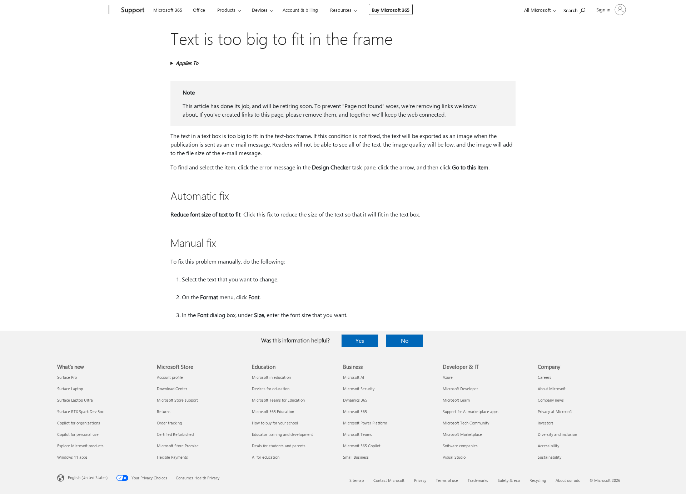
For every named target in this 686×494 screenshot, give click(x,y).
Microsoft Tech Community (466, 423)
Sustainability (549, 457)
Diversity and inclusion (557, 434)
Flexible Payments (172, 457)
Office (199, 10)
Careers (544, 377)
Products (226, 10)
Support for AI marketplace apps (470, 411)
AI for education (265, 457)
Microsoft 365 (167, 10)
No (404, 340)
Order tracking (169, 423)
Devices (260, 10)
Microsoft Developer (460, 388)
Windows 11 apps (72, 457)
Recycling (538, 480)
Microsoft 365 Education (273, 411)
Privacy (420, 480)
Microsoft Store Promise (178, 445)
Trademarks (478, 480)
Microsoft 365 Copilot (362, 445)
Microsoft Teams (357, 434)
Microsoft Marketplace (462, 434)
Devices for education (270, 388)
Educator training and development (282, 434)
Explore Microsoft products (80, 445)
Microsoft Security (358, 388)
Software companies (460, 445)
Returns (163, 411)
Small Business (356, 457)
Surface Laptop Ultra (75, 400)
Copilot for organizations (78, 423)
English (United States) (88, 477)
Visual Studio (454, 457)
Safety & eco (509, 480)
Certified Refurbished (175, 434)
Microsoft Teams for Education (278, 400)
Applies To (187, 63)
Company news (551, 400)
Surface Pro (67, 377)
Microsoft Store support (177, 400)
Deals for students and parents (278, 445)
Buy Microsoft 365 (390, 10)
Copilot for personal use (78, 434)
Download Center (172, 388)
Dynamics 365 (355, 400)
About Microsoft (552, 388)
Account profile (170, 377)
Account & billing (300, 10)
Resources (341, 10)
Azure (448, 377)
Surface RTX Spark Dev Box (80, 411)
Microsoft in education (271, 377)
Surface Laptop (70, 388)
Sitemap (356, 480)
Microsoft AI (353, 377)
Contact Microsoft (388, 480)
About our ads (568, 480)
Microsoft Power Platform (365, 423)
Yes (360, 340)
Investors (545, 423)
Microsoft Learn (456, 400)
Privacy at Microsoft (555, 411)
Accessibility (548, 445)
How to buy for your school (275, 423)
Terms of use (447, 480)
